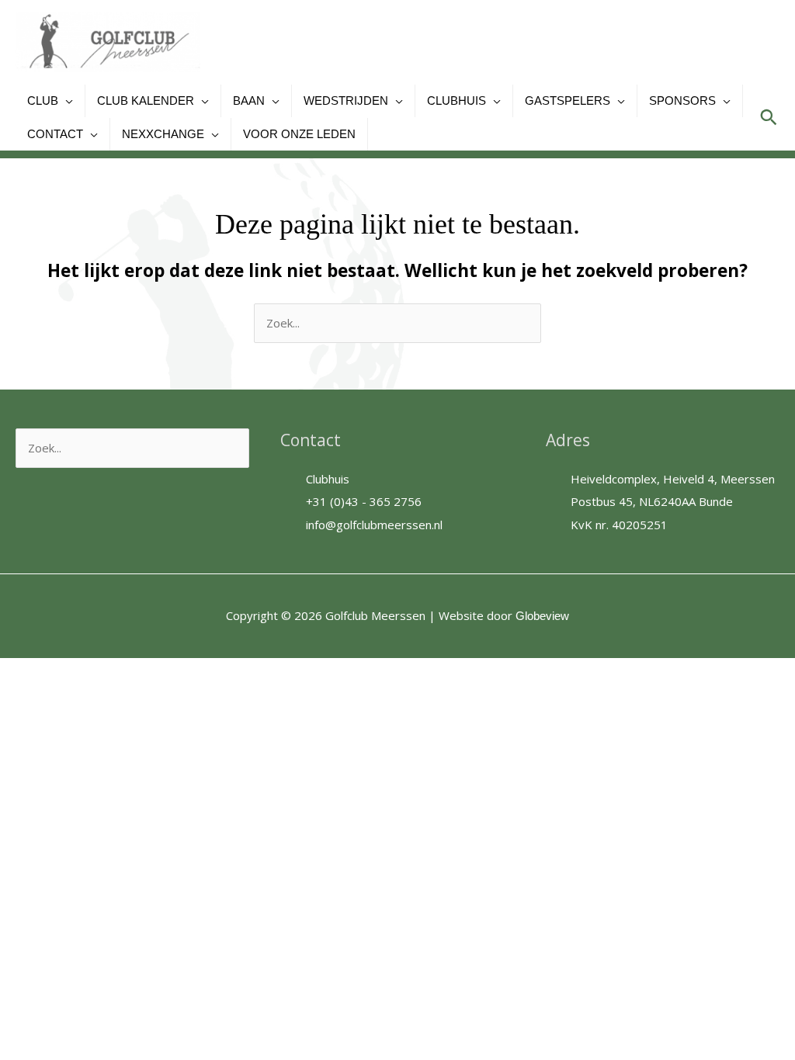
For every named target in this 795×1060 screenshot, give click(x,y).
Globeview (542, 615)
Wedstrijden (346, 100)
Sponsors (682, 100)
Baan (249, 100)
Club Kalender (145, 100)
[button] (768, 117)
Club (42, 100)
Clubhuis (456, 100)
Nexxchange (163, 133)
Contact (55, 133)
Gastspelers (567, 100)
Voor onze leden (299, 133)
